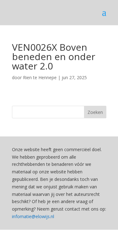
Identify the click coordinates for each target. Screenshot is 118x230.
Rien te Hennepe (40, 77)
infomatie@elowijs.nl (33, 216)
